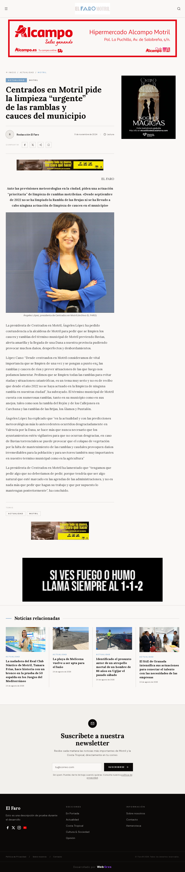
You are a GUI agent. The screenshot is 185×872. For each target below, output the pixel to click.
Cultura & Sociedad (77, 831)
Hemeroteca (133, 825)
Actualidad (72, 819)
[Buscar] (179, 8)
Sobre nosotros (135, 813)
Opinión (70, 838)
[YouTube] (25, 827)
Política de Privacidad (16, 857)
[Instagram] (19, 827)
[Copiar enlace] (48, 145)
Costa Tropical (74, 825)
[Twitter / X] (33, 145)
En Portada (72, 813)
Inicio (12, 72)
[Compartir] (41, 145)
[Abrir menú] (6, 8)
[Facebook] (25, 145)
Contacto (132, 819)
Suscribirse (116, 767)
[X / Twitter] (13, 827)
